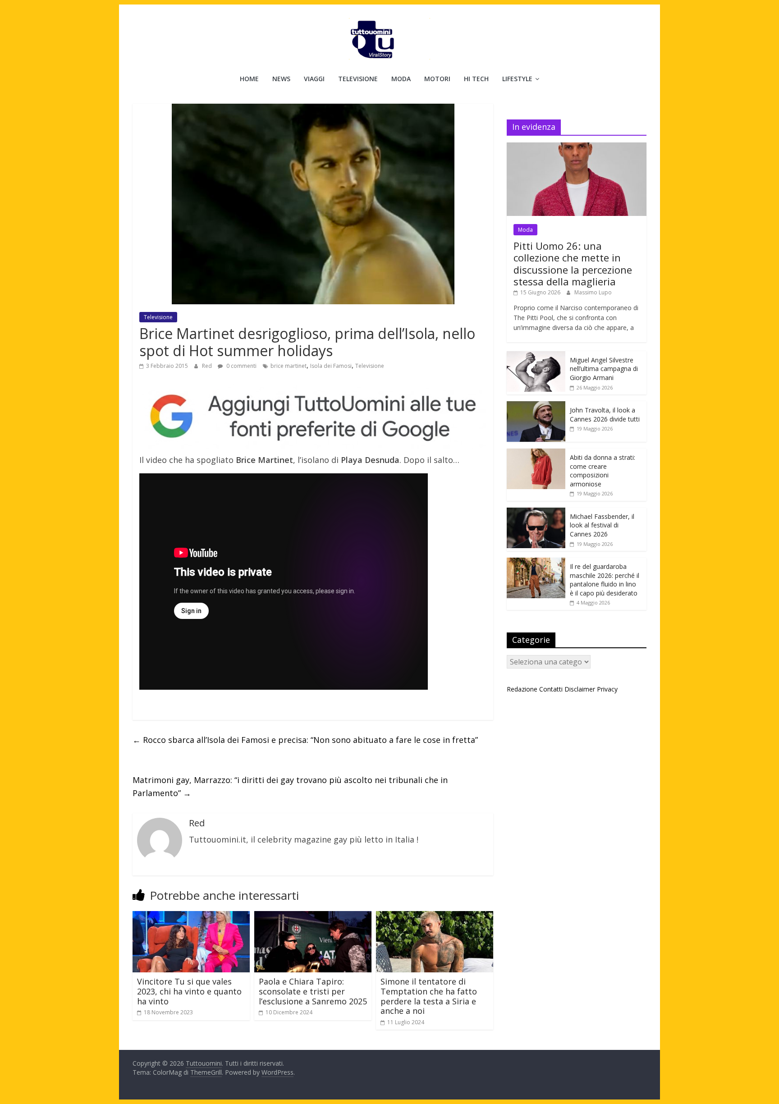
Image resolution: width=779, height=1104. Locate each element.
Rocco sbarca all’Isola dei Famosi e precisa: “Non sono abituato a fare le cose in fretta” (305, 739)
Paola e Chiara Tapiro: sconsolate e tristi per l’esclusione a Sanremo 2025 (313, 991)
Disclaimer (579, 689)
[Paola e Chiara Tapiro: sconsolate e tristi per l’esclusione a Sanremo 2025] (312, 916)
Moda (401, 78)
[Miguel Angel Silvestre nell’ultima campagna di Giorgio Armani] (536, 356)
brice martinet (288, 366)
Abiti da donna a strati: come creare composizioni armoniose (602, 470)
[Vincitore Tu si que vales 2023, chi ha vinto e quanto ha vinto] (191, 916)
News (281, 78)
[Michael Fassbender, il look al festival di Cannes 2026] (536, 512)
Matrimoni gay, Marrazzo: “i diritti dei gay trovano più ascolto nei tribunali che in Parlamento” (290, 786)
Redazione (522, 689)
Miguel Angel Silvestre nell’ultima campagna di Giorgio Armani (604, 369)
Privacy (607, 689)
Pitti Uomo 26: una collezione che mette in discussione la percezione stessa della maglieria (572, 263)
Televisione (358, 78)
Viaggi (314, 78)
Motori (437, 78)
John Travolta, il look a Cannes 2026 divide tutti (605, 414)
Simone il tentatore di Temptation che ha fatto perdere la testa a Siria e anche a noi (428, 996)
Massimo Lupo (593, 292)
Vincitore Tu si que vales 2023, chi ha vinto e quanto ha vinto (189, 991)
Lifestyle (517, 78)
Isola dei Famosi (331, 366)
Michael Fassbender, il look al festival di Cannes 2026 (602, 525)
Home (249, 78)
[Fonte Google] (312, 417)
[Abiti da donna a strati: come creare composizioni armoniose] (536, 453)
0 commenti (241, 366)
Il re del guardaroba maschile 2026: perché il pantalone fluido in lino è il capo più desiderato (604, 579)
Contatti (551, 689)
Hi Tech (476, 78)
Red (207, 366)
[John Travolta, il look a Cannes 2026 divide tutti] (536, 406)
